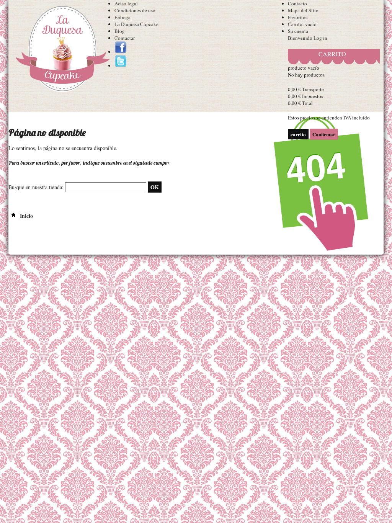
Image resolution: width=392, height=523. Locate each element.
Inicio (25, 216)
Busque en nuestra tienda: (36, 187)
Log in (320, 37)
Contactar (124, 37)
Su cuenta (298, 31)
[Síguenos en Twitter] (120, 65)
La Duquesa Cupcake (136, 24)
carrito (332, 54)
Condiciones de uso (134, 10)
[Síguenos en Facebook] (120, 51)
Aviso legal (126, 3)
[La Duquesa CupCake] (61, 50)
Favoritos (297, 17)
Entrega (122, 17)
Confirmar (323, 134)
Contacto (297, 3)
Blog (119, 31)
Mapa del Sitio (303, 10)
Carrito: (302, 24)
